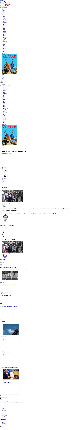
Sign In (13, 5)
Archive (4, 26)
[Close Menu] (1, 82)
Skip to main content (2, 0)
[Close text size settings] (2, 168)
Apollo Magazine (4, 421)
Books (4, 34)
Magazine (4, 19)
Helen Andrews (2, 265)
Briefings (3, 11)
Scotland (4, 32)
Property (4, 43)
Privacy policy (4, 414)
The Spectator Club (4, 424)
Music (4, 107)
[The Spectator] (7, 5)
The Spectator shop (4, 422)
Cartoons (4, 52)
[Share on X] (3, 231)
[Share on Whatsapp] (3, 232)
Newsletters (3, 10)
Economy (4, 31)
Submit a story (4, 409)
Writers (3, 9)
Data (4, 30)
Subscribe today (4, 428)
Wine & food (5, 42)
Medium (7, 171)
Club (2, 13)
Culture (4, 17)
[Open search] (0, 81)
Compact (6, 174)
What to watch (5, 41)
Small (6, 170)
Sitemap (3, 417)
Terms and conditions (4, 415)
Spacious (7, 177)
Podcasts (4, 23)
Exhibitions (4, 35)
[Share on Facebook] (3, 180)
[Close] (1, 399)
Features (4, 48)
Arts (4, 33)
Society (4, 29)
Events (3, 12)
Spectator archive (4, 423)
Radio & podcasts (5, 37)
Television (4, 38)
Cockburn (3, 76)
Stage (4, 39)
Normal (7, 175)
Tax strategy (3, 416)
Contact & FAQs (4, 408)
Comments (4, 178)
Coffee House (3, 27)
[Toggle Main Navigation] (1, 5)
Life (3, 51)
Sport (4, 44)
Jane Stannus (3, 321)
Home (2, 8)
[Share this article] (2, 182)
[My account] (15, 5)
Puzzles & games (5, 123)
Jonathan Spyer (2, 282)
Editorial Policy (4, 410)
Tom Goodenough (2, 224)
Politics (4, 16)
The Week (4, 47)
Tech (4, 18)
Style (4, 45)
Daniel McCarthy (4, 336)
